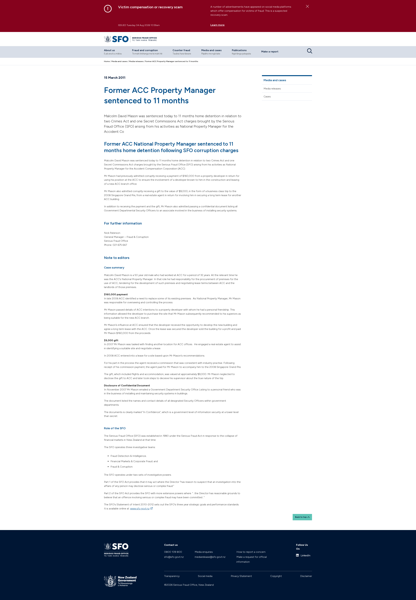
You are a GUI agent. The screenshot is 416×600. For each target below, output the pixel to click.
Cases (267, 96)
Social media (205, 576)
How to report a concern (251, 551)
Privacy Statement (241, 576)
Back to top (301, 517)
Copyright (276, 576)
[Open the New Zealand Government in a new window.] (120, 581)
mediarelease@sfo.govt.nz (210, 556)
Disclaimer (306, 576)
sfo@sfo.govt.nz (174, 556)
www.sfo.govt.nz (141, 508)
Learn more (217, 24)
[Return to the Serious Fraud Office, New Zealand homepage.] (130, 39)
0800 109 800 (173, 551)
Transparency (172, 576)
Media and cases (275, 80)
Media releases (272, 88)
